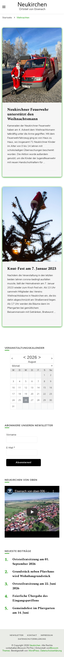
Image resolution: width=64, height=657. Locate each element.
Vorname (11, 434)
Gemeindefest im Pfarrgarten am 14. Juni (33, 610)
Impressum (47, 635)
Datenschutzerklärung (51, 650)
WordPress (33, 650)
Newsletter (16, 635)
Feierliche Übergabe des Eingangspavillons (30, 598)
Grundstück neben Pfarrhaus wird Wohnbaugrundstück (33, 573)
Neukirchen (32, 4)
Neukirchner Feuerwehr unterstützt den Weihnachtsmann (27, 114)
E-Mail (10, 447)
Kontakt (32, 635)
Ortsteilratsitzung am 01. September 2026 (30, 561)
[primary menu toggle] (3, 7)
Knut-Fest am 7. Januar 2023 (31, 268)
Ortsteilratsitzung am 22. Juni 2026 (34, 586)
